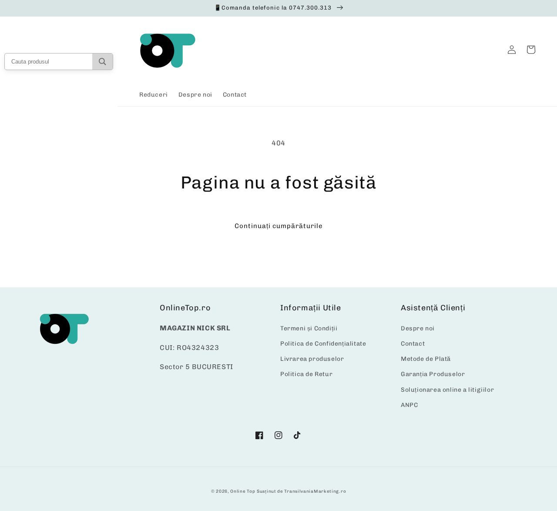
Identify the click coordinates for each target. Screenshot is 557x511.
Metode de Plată (426, 359)
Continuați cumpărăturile (279, 226)
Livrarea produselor (312, 359)
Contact (413, 343)
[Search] (102, 62)
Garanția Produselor (433, 374)
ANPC (409, 405)
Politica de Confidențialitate (323, 343)
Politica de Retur (306, 374)
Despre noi (418, 328)
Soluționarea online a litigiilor (447, 389)
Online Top (242, 491)
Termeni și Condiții (308, 328)
